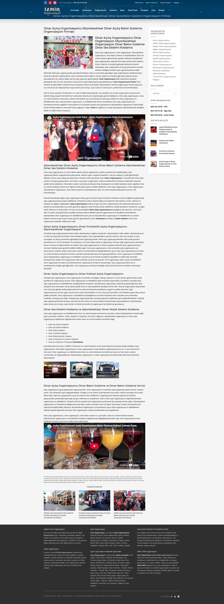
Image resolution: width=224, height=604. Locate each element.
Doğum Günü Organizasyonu (164, 46)
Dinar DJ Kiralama (126, 477)
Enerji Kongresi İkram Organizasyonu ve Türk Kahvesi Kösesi (167, 163)
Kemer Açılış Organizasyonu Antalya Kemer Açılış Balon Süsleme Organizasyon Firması (128, 515)
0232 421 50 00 (156, 106)
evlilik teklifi (141, 565)
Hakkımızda (139, 2)
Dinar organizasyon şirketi (68, 480)
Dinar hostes (58, 478)
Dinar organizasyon (131, 478)
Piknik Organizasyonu (162, 52)
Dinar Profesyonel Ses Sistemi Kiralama (103, 480)
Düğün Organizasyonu (162, 49)
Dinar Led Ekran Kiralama (58, 333)
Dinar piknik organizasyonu (66, 349)
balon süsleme (122, 218)
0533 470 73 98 (156, 111)
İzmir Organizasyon (107, 79)
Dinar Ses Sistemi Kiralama (58, 324)
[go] (175, 93)
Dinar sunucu (67, 482)
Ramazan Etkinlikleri (161, 70)
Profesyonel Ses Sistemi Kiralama (65, 339)
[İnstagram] (55, 2)
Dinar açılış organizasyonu (75, 477)
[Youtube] (50, 2)
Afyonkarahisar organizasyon (54, 477)
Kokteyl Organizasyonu (162, 55)
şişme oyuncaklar (122, 555)
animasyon (100, 218)
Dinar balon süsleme (101, 477)
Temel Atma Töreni (161, 61)
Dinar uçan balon (78, 482)
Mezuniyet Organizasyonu (163, 67)
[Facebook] (45, 2)
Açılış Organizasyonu (161, 40)
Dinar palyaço (84, 480)
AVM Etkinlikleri (159, 73)
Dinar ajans (89, 477)
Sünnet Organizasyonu (162, 64)
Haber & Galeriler (151, 2)
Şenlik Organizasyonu (162, 58)
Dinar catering (114, 477)
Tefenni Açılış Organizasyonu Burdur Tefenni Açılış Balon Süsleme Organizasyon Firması (58, 515)
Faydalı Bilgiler (165, 2)
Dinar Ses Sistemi (138, 480)
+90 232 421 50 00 (80, 2)
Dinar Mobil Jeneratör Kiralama (112, 478)
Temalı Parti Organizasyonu (164, 76)
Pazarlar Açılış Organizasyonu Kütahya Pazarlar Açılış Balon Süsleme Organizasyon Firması (94, 515)
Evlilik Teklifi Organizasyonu (164, 43)
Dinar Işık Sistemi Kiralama (73, 478)
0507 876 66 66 (156, 115)
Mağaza (176, 2)
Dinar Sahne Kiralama (124, 480)
